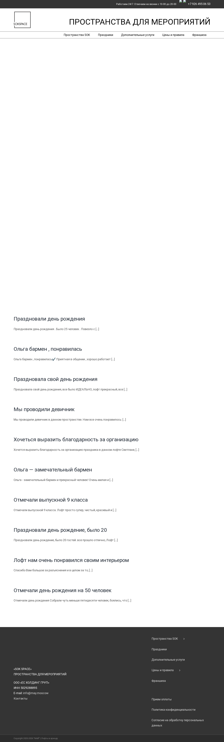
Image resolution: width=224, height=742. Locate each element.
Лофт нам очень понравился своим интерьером (71, 560)
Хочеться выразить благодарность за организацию (76, 439)
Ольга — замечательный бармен (53, 470)
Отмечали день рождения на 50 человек (63, 590)
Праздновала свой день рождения (55, 379)
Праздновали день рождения (49, 319)
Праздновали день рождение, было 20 (60, 530)
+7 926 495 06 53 (198, 4)
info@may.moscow (36, 693)
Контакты (21, 698)
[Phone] (185, 3)
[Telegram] (181, 3)
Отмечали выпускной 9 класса (51, 500)
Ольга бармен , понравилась (48, 349)
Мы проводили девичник (44, 409)
